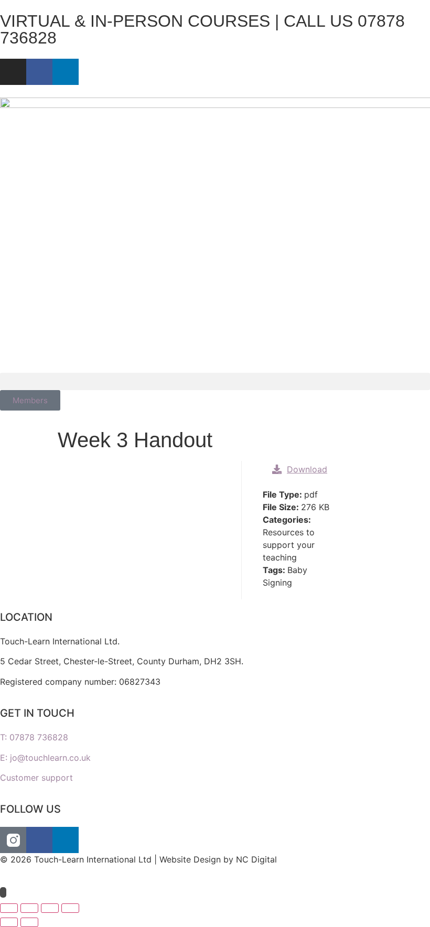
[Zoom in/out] (9, 908)
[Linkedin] (65, 72)
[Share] (50, 908)
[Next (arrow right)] (29, 922)
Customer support (36, 777)
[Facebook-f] (39, 72)
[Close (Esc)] (70, 908)
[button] (215, 381)
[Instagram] (13, 72)
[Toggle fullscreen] (29, 908)
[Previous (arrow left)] (9, 922)
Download (307, 469)
